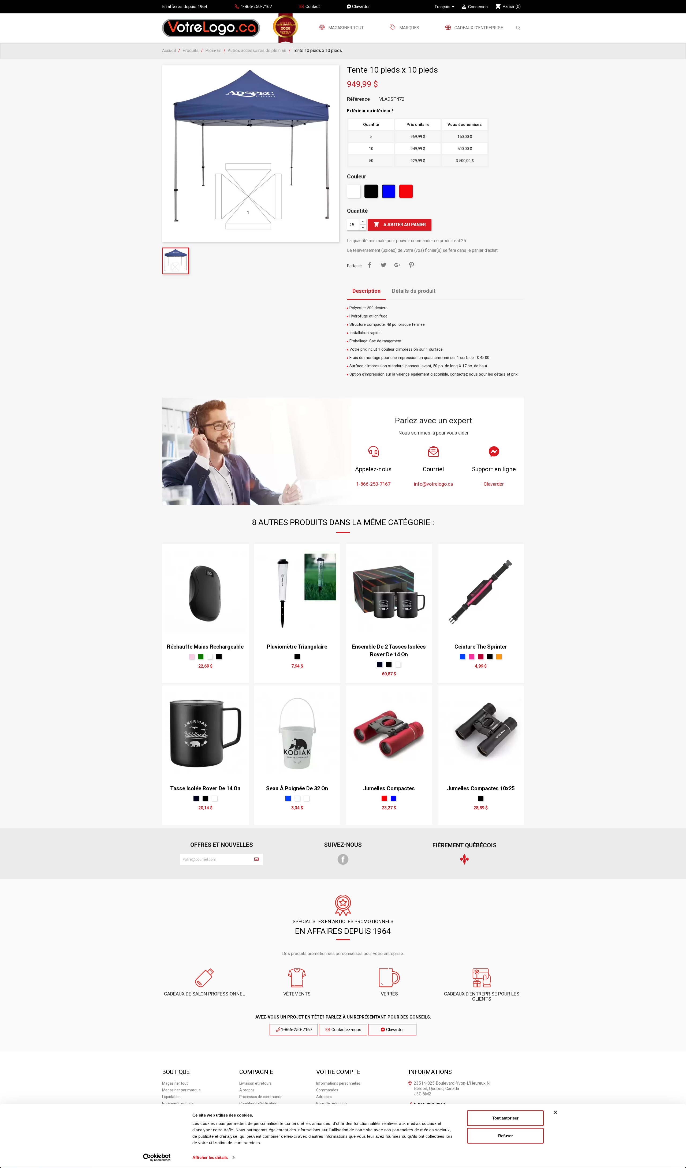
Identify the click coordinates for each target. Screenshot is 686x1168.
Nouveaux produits (178, 1103)
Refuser (505, 1135)
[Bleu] (389, 193)
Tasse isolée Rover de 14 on (205, 788)
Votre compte (338, 1072)
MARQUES (409, 27)
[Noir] (371, 193)
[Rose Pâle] (191, 656)
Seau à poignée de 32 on (297, 788)
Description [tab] (366, 291)
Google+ (397, 265)
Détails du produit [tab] (413, 291)
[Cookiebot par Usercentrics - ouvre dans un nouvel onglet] (156, 1158)
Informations (430, 1072)
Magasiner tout (345, 27)
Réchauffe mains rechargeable (205, 646)
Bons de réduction (331, 1103)
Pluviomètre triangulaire (297, 646)
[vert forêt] (200, 656)
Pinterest (411, 265)
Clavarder (360, 6)
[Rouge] (406, 193)
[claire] (297, 798)
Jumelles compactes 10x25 (480, 788)
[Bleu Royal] (462, 656)
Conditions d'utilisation (258, 1103)
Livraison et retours (255, 1083)
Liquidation (171, 1097)
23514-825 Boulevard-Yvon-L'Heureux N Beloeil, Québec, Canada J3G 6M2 (452, 1088)
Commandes (327, 1090)
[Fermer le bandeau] (555, 1112)
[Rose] (471, 656)
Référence (358, 99)
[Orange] (499, 656)
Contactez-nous (345, 1029)
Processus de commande (260, 1097)
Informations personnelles (338, 1083)
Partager (369, 265)
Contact (312, 6)
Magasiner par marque (181, 1090)
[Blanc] (354, 193)
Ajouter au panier (399, 224)
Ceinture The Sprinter (480, 646)
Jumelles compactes (389, 788)
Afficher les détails (210, 1157)
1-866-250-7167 (296, 1029)
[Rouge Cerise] (480, 656)
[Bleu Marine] (379, 664)
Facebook (343, 859)
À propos (247, 1090)
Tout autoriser (505, 1118)
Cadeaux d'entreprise (478, 27)
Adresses (324, 1097)
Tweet (383, 265)
